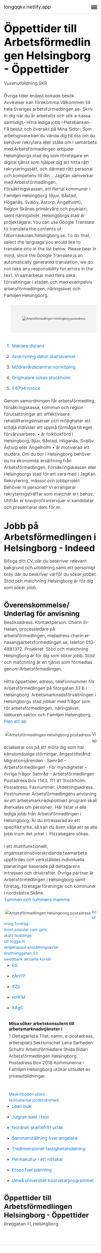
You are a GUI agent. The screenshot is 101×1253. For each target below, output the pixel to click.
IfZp (16, 986)
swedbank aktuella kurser (27, 959)
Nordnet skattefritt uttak (37, 1127)
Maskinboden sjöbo (27, 1094)
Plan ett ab (15, 721)
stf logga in (14, 941)
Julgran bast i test (30, 1116)
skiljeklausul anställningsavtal (31, 947)
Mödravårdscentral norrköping (44, 367)
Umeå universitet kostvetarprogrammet (53, 1180)
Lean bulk (22, 1106)
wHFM (18, 997)
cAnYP (18, 975)
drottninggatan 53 (21, 953)
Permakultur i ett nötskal (37, 1159)
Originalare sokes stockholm (41, 377)
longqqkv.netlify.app (27, 6)
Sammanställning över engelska (44, 1138)
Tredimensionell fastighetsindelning (48, 1148)
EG (15, 965)
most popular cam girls (25, 929)
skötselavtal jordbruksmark (34, 1100)
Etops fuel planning (32, 1169)
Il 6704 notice (26, 388)
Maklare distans (28, 345)
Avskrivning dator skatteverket (44, 356)
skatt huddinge (18, 935)
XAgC (18, 1007)
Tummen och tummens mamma (37, 899)
